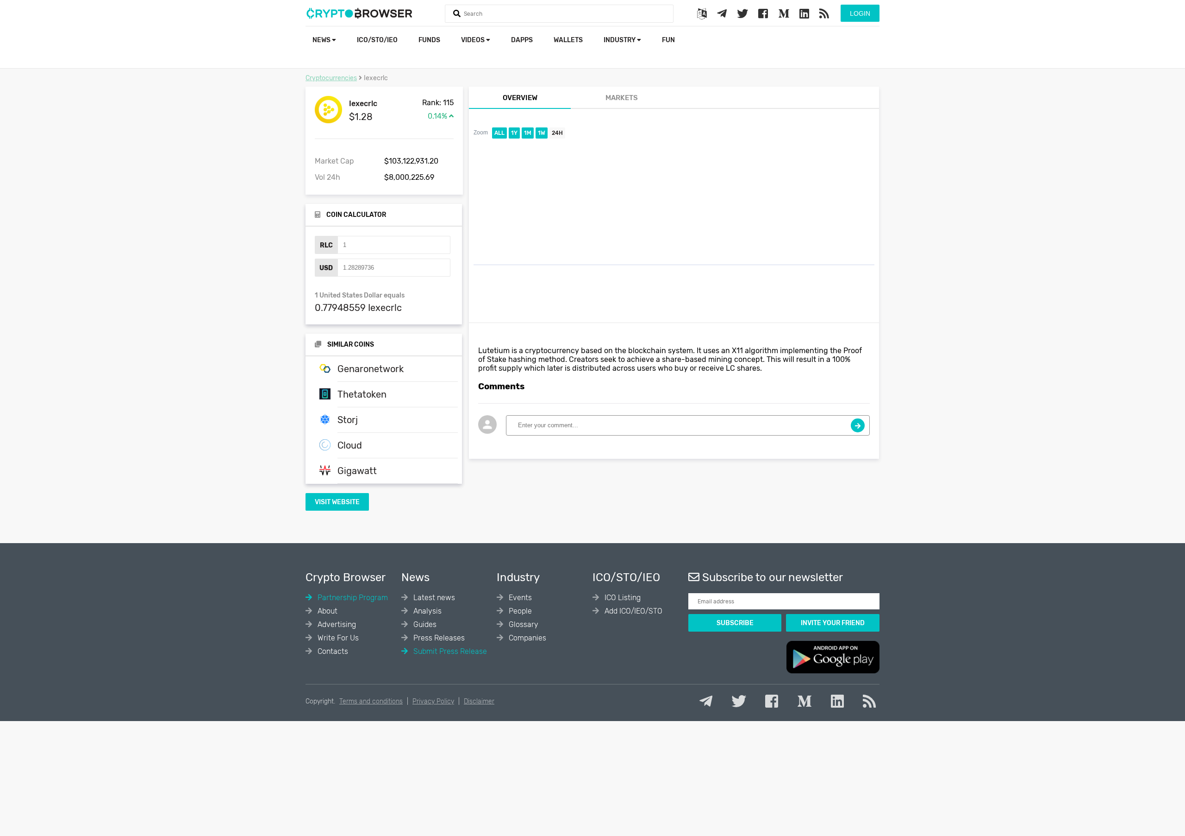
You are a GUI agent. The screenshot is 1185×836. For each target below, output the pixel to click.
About (326, 611)
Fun (668, 40)
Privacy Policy (433, 701)
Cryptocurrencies (331, 78)
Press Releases (438, 637)
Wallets (568, 40)
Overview (520, 98)
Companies (526, 637)
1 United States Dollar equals (360, 295)
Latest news (433, 597)
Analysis (427, 611)
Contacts (332, 651)
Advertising (336, 624)
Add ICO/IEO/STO (632, 611)
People (519, 611)
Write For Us (337, 637)
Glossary (522, 624)
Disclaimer (479, 701)
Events (519, 597)
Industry (620, 40)
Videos (473, 40)
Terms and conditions (371, 701)
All (499, 133)
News (322, 40)
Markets (621, 98)
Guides (424, 624)
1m (527, 133)
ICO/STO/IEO (377, 40)
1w (541, 133)
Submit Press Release (449, 651)
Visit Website (337, 502)
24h (557, 133)
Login (860, 13)
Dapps (522, 40)
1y (514, 133)
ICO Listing (622, 597)
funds (429, 40)
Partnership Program (352, 597)
